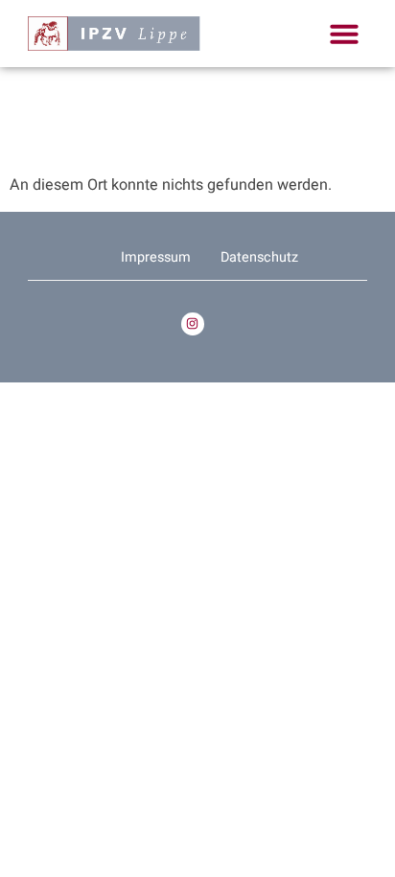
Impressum (156, 257)
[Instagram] (192, 323)
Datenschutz (259, 257)
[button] (344, 34)
